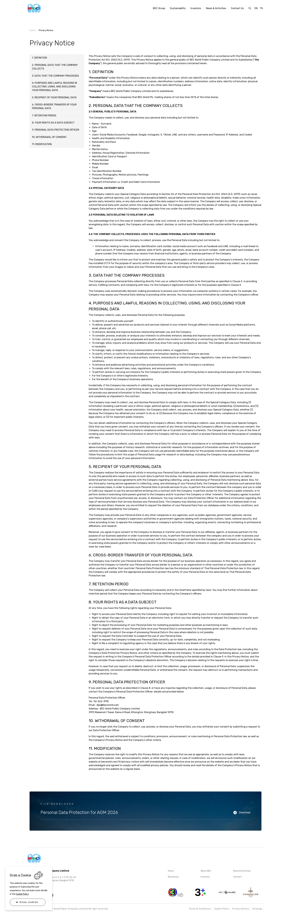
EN (256, 8)
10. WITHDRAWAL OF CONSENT (49, 137)
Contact (237, 877)
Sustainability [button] (178, 8)
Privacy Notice (240, 909)
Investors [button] (196, 8)
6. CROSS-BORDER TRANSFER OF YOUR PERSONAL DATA (54, 106)
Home (171, 871)
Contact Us (237, 8)
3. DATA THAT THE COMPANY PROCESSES (55, 75)
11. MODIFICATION (42, 144)
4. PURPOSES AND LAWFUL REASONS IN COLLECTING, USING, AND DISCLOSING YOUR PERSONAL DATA (54, 87)
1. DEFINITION (39, 57)
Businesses (173, 877)
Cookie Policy (22, 894)
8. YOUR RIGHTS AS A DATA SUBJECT (53, 122)
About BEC (206, 871)
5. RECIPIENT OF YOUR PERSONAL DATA (54, 97)
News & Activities (242, 871)
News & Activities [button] (216, 8)
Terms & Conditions (200, 909)
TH (261, 8)
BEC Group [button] (159, 8)
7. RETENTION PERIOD (44, 115)
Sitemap (257, 909)
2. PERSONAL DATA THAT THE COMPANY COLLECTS (55, 67)
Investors (205, 877)
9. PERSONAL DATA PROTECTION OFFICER (55, 129)
